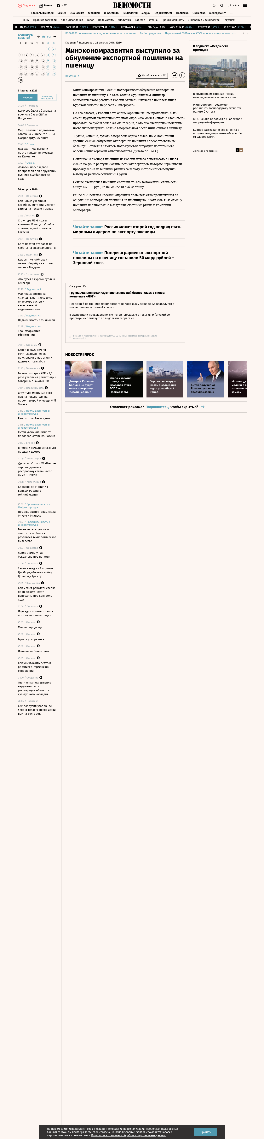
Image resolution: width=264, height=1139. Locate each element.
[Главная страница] (132, 5)
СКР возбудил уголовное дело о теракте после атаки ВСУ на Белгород (37, 709)
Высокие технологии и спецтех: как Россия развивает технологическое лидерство (37, 535)
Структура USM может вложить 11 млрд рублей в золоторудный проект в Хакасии (36, 226)
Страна (153, 20)
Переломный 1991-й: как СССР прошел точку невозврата (200, 33)
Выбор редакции (150, 33)
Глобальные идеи (42, 13)
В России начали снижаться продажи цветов (37, 449)
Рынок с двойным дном (34, 418)
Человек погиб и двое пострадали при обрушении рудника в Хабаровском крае (37, 172)
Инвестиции (111, 13)
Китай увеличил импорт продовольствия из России (36, 434)
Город (90, 20)
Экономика (77, 13)
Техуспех (229, 20)
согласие (105, 1132)
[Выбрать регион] (214, 6)
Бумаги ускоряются (31, 639)
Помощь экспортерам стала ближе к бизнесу (37, 513)
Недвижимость (163, 13)
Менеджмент (217, 13)
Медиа (145, 13)
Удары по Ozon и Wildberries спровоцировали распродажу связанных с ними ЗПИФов (37, 469)
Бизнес (61, 13)
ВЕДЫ (25, 20)
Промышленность (173, 20)
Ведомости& (106, 20)
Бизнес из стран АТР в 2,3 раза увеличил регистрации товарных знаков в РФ (37, 377)
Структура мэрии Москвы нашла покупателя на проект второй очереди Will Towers (37, 398)
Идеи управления (71, 20)
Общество (198, 13)
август (46, 36)
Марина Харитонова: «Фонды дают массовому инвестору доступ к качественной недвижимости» (35, 301)
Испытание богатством (33, 651)
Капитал (140, 20)
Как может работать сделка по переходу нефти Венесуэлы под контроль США (36, 593)
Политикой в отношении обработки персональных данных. (128, 1135)
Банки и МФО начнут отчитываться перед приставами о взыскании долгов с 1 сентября (35, 355)
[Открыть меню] (245, 5)
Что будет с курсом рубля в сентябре (36, 281)
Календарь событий (25, 36)
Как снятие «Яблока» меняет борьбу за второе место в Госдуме (35, 263)
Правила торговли (45, 20)
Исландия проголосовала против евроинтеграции (35, 613)
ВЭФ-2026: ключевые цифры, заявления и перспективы (100, 33)
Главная (71, 42)
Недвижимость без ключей (36, 320)
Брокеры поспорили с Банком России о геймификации (33, 490)
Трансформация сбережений (29, 333)
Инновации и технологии (204, 20)
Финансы (94, 13)
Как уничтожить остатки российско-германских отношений (34, 666)
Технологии (130, 13)
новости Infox (79, 354)
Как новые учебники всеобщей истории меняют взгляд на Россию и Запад (36, 204)
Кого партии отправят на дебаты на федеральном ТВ (37, 246)
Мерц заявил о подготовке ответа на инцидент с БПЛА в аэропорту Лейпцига (36, 134)
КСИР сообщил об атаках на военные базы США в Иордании (37, 114)
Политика (182, 13)
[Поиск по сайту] (222, 6)
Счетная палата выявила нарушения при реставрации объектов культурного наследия (34, 688)
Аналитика (124, 20)
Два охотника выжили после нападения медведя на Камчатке (36, 152)
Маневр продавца (30, 627)
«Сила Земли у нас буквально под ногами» (34, 554)
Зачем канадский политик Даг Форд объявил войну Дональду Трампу (36, 572)
